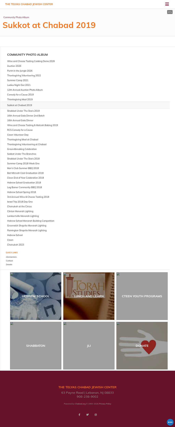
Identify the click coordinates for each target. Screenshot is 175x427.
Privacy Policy (105, 404)
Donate (142, 346)
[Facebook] (79, 414)
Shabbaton (35, 346)
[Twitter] (87, 414)
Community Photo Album (16, 17)
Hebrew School (36, 296)
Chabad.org (80, 404)
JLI (89, 346)
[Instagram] (95, 414)
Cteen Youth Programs (142, 296)
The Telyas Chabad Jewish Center (29, 4)
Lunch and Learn (89, 296)
